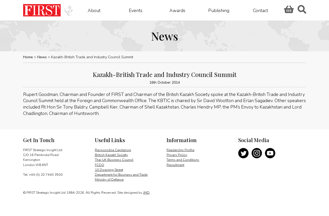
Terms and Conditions (183, 160)
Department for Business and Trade (121, 174)
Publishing (218, 10)
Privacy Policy (177, 155)
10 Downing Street (109, 170)
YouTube (270, 153)
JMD (146, 192)
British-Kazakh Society (111, 155)
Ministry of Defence (109, 179)
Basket (288, 11)
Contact (260, 10)
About (94, 10)
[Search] (302, 11)
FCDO (99, 165)
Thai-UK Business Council (114, 160)
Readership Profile (180, 150)
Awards (177, 10)
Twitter (243, 153)
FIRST (42, 10)
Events (135, 10)
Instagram (257, 153)
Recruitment (175, 165)
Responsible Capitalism (113, 150)
